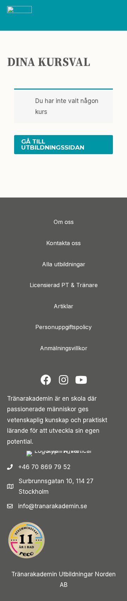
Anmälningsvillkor (63, 348)
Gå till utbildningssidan (52, 144)
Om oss (64, 221)
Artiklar (63, 306)
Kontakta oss (63, 243)
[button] (46, 380)
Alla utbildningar (63, 264)
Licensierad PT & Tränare (64, 285)
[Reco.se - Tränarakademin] (26, 540)
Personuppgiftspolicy (63, 326)
